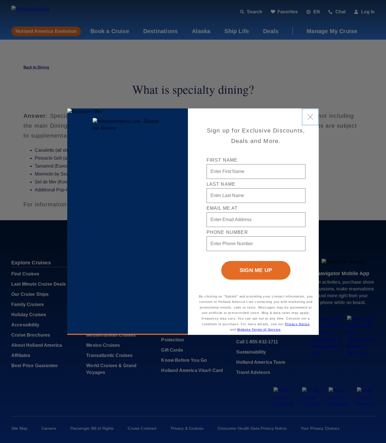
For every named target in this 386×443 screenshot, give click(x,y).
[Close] (310, 116)
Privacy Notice (297, 324)
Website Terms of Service (259, 329)
